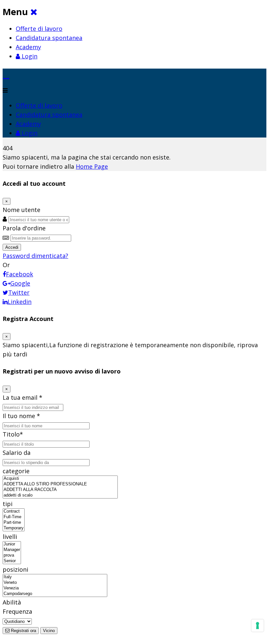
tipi (7, 504)
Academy (28, 47)
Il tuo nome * (21, 416)
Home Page (92, 166)
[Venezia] (55, 588)
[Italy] (55, 577)
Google (20, 283)
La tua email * (22, 397)
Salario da (17, 453)
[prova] (12, 555)
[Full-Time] (13, 517)
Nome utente (21, 210)
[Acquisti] (60, 478)
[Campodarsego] (55, 594)
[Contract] (13, 511)
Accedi (11, 247)
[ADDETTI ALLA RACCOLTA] (60, 490)
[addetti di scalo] (60, 495)
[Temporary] (13, 528)
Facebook (19, 274)
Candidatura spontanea (49, 38)
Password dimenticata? (35, 256)
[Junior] (12, 544)
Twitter (19, 292)
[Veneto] (55, 582)
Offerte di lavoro (39, 28)
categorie (16, 471)
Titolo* (13, 434)
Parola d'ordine (24, 228)
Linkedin (19, 302)
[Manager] (12, 550)
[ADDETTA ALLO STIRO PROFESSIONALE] (60, 484)
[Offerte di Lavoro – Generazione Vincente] (6, 73)
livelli (10, 537)
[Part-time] (13, 522)
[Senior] (12, 561)
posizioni (15, 569)
